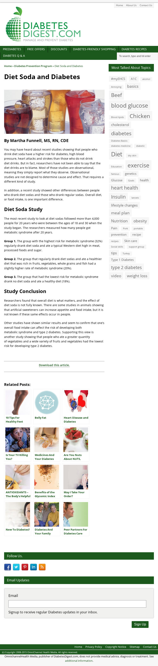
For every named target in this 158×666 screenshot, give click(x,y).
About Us (131, 5)
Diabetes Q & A (14, 56)
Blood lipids (117, 117)
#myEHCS (118, 79)
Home (119, 5)
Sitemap (135, 647)
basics (132, 86)
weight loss (137, 275)
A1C (134, 79)
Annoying (116, 86)
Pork (125, 228)
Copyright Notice (115, 647)
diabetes (121, 133)
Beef (116, 94)
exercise (138, 165)
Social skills (117, 246)
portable (138, 228)
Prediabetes (12, 49)
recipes (114, 241)
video (116, 275)
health (144, 180)
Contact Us (146, 5)
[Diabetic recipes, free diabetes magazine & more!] (43, 41)
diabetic (140, 145)
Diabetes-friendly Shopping (94, 49)
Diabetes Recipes (134, 49)
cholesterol (120, 124)
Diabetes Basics (119, 140)
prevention (119, 234)
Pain (114, 228)
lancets (135, 197)
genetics (130, 174)
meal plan (120, 213)
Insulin (118, 197)
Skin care (130, 241)
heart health (124, 188)
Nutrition (119, 221)
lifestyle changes (124, 205)
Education (116, 166)
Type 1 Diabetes (122, 260)
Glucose (116, 180)
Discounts (59, 49)
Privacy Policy (93, 647)
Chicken (140, 116)
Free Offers (36, 49)
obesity (140, 221)
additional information (79, 661)
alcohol (146, 79)
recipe (136, 234)
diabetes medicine (120, 145)
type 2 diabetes (126, 267)
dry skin (132, 155)
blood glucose (129, 105)
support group (136, 246)
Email (13, 595)
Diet (116, 154)
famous (115, 174)
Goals (131, 180)
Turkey (126, 253)
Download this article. (54, 365)
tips (114, 253)
